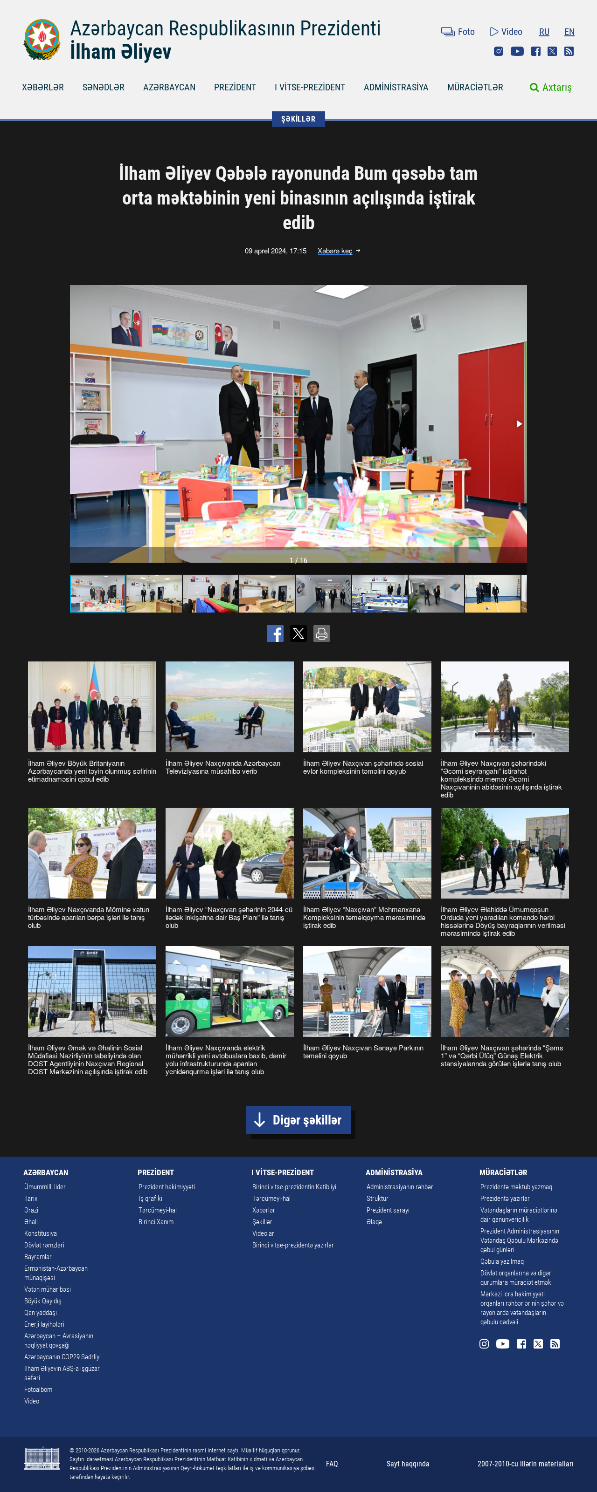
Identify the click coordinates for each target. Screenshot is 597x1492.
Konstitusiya (40, 1233)
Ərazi (31, 1210)
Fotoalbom (38, 1389)
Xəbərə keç (335, 250)
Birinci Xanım (156, 1222)
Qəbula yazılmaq (502, 1261)
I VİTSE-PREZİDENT (310, 87)
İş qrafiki (150, 1198)
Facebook (536, 51)
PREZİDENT (235, 87)
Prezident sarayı (388, 1210)
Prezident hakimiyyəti (167, 1187)
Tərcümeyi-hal (158, 1210)
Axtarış (557, 87)
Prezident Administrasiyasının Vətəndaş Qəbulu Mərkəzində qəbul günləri (519, 1240)
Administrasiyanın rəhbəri (401, 1187)
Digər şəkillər (307, 1120)
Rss (569, 51)
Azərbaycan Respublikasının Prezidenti (225, 28)
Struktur (378, 1198)
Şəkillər (262, 1222)
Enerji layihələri (44, 1324)
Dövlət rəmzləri (44, 1245)
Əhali (31, 1222)
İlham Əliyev (121, 52)
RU (544, 31)
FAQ (332, 1464)
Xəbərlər (263, 1210)
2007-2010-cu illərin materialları (526, 1464)
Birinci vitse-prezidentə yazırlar (293, 1245)
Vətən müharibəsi (47, 1289)
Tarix (30, 1198)
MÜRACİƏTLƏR (475, 87)
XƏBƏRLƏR (43, 87)
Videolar (263, 1233)
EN (569, 31)
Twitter (552, 51)
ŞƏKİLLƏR (298, 119)
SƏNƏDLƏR (104, 87)
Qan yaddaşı (40, 1312)
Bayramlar (38, 1257)
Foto (466, 31)
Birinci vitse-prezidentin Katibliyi (294, 1187)
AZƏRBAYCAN (169, 87)
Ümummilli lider (45, 1187)
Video (511, 31)
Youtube (517, 51)
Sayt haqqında (408, 1464)
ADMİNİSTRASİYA (396, 87)
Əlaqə (374, 1222)
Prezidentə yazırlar (505, 1198)
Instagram (498, 51)
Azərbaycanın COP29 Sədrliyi (62, 1357)
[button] (518, 423)
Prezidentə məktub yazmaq (516, 1187)
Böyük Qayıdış (43, 1301)
